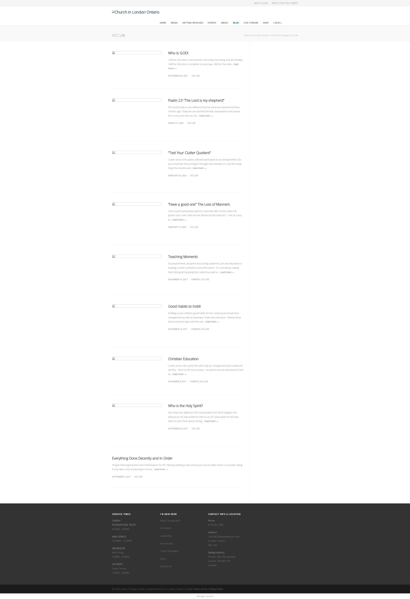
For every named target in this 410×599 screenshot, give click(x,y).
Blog (236, 23)
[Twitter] (128, 3)
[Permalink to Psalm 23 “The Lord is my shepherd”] (137, 115)
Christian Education (183, 358)
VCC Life (196, 75)
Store (163, 558)
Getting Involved (192, 23)
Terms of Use (200, 589)
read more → (206, 115)
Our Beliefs (165, 528)
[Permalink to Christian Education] (137, 371)
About (224, 23)
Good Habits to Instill (184, 306)
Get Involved (166, 543)
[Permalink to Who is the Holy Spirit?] (137, 420)
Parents (195, 279)
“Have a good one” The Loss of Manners (199, 204)
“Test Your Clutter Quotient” (189, 152)
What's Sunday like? (170, 520)
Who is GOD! (178, 52)
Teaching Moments (183, 256)
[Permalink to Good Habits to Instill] (137, 321)
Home (163, 23)
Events (212, 23)
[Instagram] (122, 3)
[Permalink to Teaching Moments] (137, 270)
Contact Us (166, 566)
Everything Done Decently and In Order (142, 458)
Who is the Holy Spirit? (185, 405)
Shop (266, 23)
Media (174, 23)
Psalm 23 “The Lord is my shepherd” (196, 100)
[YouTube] (134, 3)
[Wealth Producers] (141, 3)
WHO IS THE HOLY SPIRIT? (285, 3)
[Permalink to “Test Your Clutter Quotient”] (137, 167)
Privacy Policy (216, 589)
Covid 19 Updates (169, 551)
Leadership (166, 535)
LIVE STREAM (251, 23)
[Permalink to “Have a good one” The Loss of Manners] (137, 219)
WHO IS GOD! (261, 3)
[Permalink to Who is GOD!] (137, 65)
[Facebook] (115, 3)
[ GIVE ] (277, 23)
